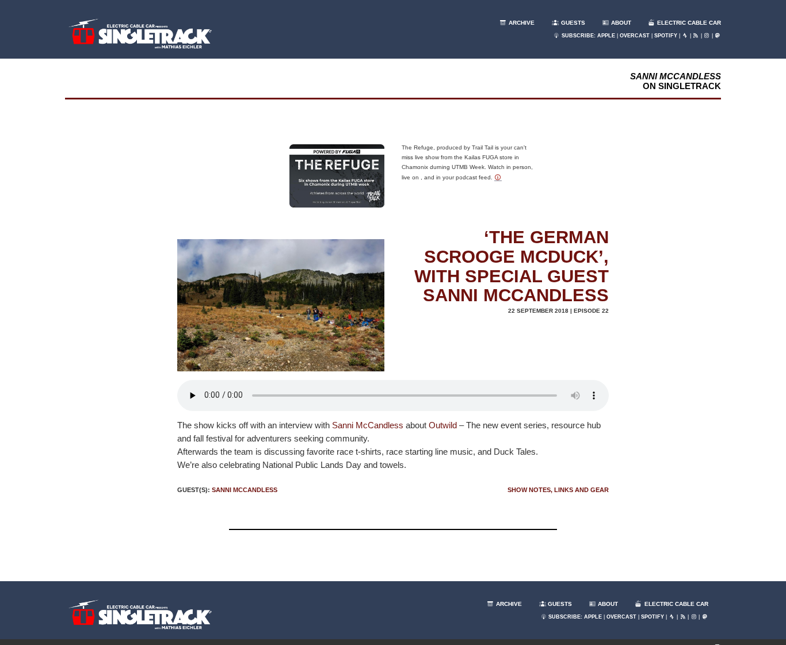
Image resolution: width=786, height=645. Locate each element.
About (620, 23)
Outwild (443, 425)
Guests (572, 23)
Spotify (665, 36)
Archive (521, 23)
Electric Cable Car (688, 23)
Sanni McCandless (367, 425)
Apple (606, 36)
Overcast (635, 36)
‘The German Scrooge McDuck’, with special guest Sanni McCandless (511, 266)
